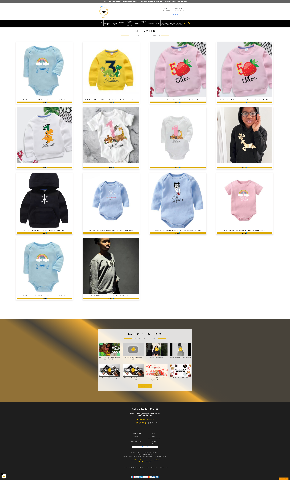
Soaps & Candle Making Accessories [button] (129, 23)
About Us (136, 438)
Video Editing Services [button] (178, 23)
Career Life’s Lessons (156, 357)
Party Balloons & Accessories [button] (164, 23)
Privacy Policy (164, 467)
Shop (153, 436)
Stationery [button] (121, 22)
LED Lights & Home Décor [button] (151, 22)
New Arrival (101, 23)
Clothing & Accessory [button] (107, 22)
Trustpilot (101, 6)
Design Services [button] (158, 22)
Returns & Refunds (136, 441)
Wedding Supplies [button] (172, 22)
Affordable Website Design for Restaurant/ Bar (133, 379)
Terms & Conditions (151, 467)
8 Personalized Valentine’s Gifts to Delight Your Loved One (156, 379)
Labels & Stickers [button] (137, 22)
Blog (153, 443)
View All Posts (145, 386)
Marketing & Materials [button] (143, 22)
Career (154, 441)
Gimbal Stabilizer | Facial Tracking (180, 357)
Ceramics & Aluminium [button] (114, 22)
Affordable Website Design (109, 378)
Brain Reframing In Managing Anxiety (133, 358)
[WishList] (185, 23)
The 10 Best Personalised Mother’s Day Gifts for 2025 (109, 358)
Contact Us (136, 436)
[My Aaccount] (189, 23)
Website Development (154, 438)
